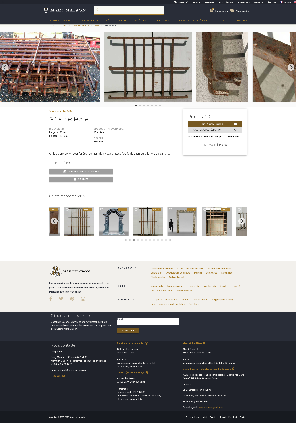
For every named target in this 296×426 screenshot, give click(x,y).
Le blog (196, 1)
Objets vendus (158, 277)
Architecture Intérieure (133, 20)
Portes (96, 26)
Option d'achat (176, 277)
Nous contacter (219, 124)
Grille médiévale (110, 26)
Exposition (209, 1)
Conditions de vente (219, 417)
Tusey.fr (236, 286)
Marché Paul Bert (194, 343)
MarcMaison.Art (175, 286)
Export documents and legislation (168, 304)
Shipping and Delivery (222, 299)
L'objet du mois (226, 1)
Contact (272, 1)
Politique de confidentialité (197, 417)
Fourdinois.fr (209, 286)
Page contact (58, 375)
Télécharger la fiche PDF (81, 171)
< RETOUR (53, 26)
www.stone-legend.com (211, 407)
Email (120, 318)
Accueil (64, 26)
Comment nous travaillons (194, 299)
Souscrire (127, 330)
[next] (291, 67)
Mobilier (221, 20)
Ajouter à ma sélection (215, 129)
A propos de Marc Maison (164, 299)
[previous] (5, 67)
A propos (258, 1)
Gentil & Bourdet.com (162, 290)
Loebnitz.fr (193, 286)
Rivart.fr (224, 286)
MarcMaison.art (181, 1)
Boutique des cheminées (132, 343)
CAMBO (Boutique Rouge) (133, 372)
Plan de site (233, 417)
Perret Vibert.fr (184, 290)
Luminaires (241, 20)
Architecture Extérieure (193, 20)
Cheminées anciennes (61, 20)
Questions (194, 304)
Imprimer (81, 179)
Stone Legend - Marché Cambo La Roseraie (209, 368)
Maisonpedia (244, 1)
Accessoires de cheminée (96, 20)
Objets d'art (163, 20)
